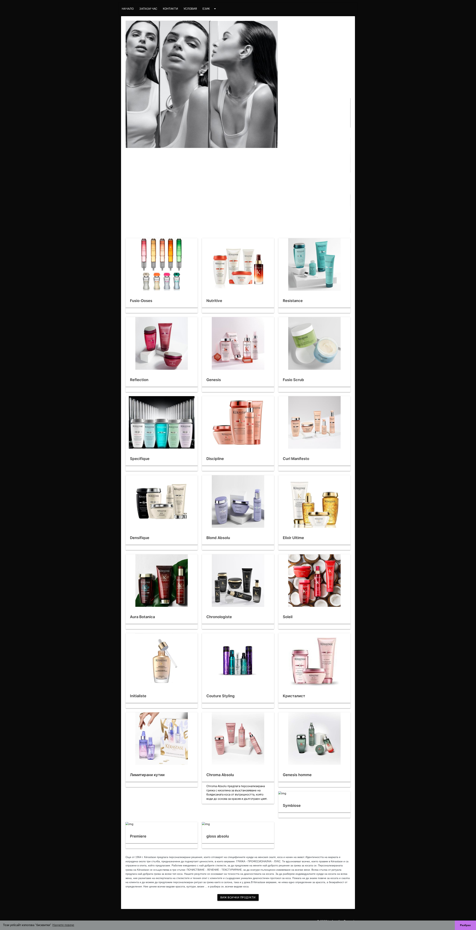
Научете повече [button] (63, 925)
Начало (128, 8)
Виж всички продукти (238, 897)
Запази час (148, 8)
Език (209, 9)
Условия (190, 8)
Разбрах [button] (465, 925)
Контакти (170, 8)
